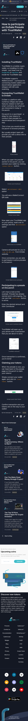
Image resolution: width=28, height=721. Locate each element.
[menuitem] (5, 11)
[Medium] (21, 682)
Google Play (6, 72)
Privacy (7, 651)
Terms (7, 647)
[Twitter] (6, 675)
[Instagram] (6, 690)
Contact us (7, 629)
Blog (7, 18)
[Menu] (26, 7)
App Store (15, 72)
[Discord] (14, 682)
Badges (7, 640)
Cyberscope (7, 636)
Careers (7, 658)
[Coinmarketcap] (21, 675)
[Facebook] (14, 675)
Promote (20, 6)
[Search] (26, 11)
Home (3, 18)
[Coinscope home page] (5, 7)
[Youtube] (21, 690)
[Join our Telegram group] (14, 690)
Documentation (7, 633)
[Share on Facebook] (13, 37)
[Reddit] (6, 682)
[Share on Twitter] (17, 37)
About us (7, 654)
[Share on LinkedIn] (21, 37)
